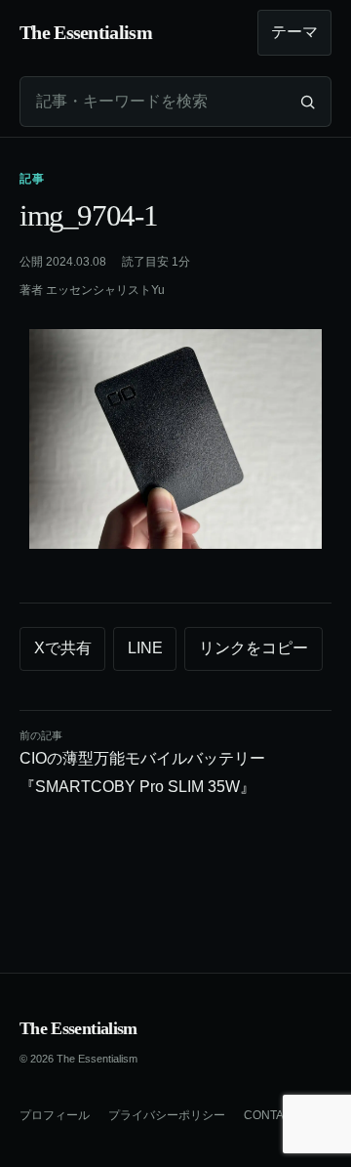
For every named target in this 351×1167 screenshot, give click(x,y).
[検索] (307, 101)
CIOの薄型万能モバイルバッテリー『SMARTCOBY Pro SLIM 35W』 (142, 762)
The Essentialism (78, 1028)
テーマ (294, 31)
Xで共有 (63, 648)
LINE (145, 648)
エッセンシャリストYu (105, 290)
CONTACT (271, 1115)
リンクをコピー (253, 648)
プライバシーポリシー (166, 1115)
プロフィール (55, 1115)
